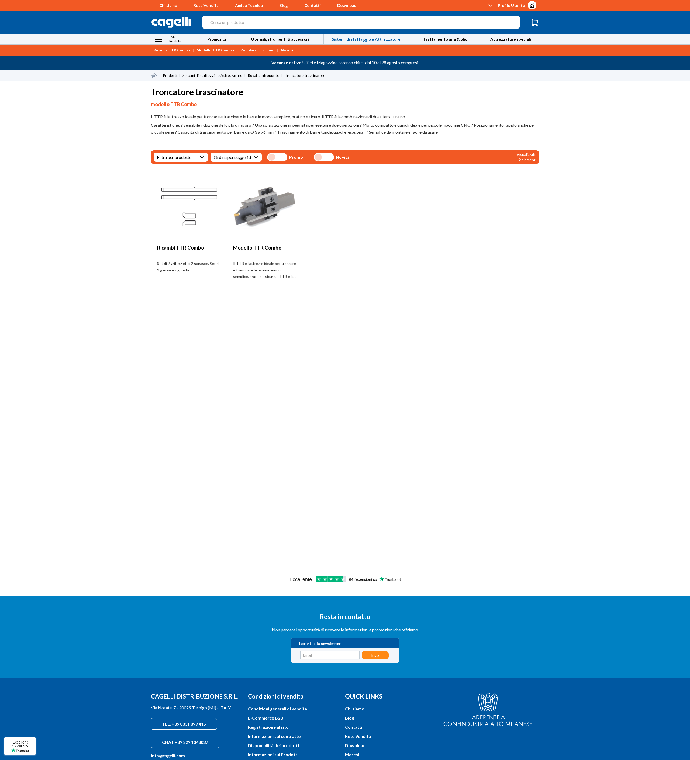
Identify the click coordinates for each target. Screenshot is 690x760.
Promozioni (218, 39)
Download (346, 5)
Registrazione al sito (268, 727)
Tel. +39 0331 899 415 (184, 723)
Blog (283, 5)
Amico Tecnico (249, 5)
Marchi (352, 754)
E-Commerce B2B (265, 717)
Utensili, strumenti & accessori (280, 39)
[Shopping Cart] (535, 22)
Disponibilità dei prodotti (273, 745)
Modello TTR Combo (215, 50)
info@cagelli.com (168, 755)
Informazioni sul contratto (274, 736)
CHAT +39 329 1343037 (185, 742)
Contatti (312, 5)
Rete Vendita (206, 5)
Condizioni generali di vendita (277, 708)
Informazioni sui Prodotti (273, 754)
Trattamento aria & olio (445, 39)
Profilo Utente (511, 5)
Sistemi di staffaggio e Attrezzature (366, 39)
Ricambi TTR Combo (172, 50)
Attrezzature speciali (510, 39)
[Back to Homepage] (154, 75)
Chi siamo (168, 5)
